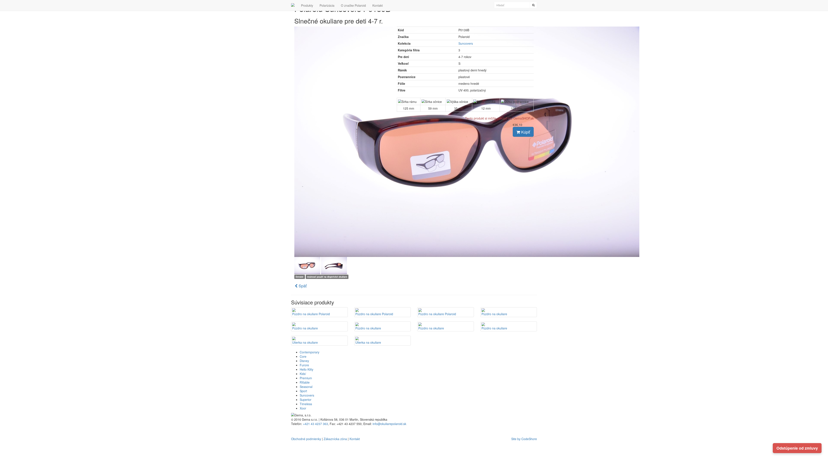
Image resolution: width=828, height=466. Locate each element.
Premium (306, 378)
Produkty (307, 5)
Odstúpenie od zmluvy (797, 448)
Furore (304, 365)
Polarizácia (327, 5)
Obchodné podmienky (306, 439)
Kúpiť (525, 132)
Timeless (306, 404)
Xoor (303, 408)
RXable (305, 382)
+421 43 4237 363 (315, 424)
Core (303, 356)
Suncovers (465, 43)
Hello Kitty (306, 369)
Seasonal (306, 386)
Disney (304, 361)
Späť (302, 285)
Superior (305, 399)
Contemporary (309, 352)
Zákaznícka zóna (335, 439)
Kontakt (377, 5)
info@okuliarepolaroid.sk (389, 424)
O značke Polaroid (353, 5)
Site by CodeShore (524, 439)
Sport (303, 391)
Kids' (303, 374)
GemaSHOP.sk (523, 118)
